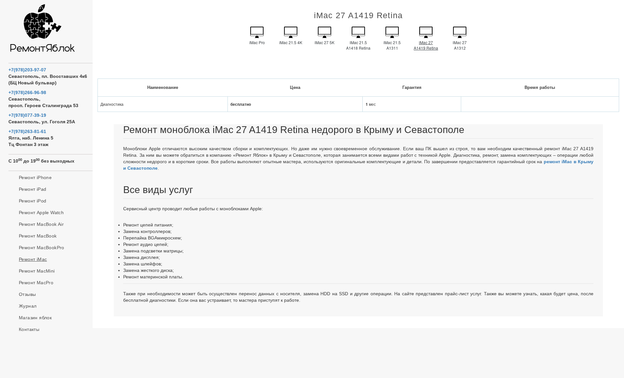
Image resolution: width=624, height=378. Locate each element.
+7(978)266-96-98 (27, 92)
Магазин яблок (35, 317)
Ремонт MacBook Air (41, 224)
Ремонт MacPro (36, 282)
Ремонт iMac (33, 259)
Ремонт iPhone (35, 177)
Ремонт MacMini (37, 271)
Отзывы (27, 294)
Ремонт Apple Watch (41, 212)
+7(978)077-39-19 (27, 115)
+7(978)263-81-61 (27, 131)
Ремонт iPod (32, 200)
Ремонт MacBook (38, 235)
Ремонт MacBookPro (41, 247)
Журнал (27, 306)
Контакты (29, 329)
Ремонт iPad (32, 189)
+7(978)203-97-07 (27, 69)
